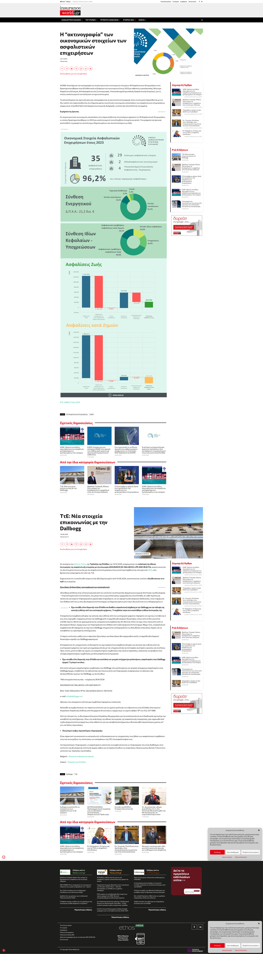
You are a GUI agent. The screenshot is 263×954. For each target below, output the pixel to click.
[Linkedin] (202, 1)
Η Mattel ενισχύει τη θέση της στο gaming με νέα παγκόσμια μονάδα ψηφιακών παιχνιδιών (76, 902)
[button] (259, 923)
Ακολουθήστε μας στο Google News (73, 74)
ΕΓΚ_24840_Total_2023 (70, 402)
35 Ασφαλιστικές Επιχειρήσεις (77, 414)
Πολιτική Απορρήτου (241, 950)
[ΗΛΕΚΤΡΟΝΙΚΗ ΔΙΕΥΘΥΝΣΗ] (86, 69)
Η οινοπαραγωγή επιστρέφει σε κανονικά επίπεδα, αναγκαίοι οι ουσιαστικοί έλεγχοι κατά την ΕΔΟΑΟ (149, 885)
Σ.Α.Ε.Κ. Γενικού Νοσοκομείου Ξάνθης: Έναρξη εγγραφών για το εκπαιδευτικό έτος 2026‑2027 (112, 910)
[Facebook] (199, 1)
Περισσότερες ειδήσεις (83, 910)
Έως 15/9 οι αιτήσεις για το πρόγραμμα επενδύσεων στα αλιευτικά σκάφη (73, 891)
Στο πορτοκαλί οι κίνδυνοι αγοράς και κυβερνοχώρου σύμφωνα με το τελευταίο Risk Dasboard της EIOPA (126, 450)
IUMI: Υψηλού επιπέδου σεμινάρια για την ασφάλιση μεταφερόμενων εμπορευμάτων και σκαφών (72, 450)
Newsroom (63, 61)
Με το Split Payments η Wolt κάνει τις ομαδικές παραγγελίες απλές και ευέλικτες (149, 897)
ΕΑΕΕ (91, 414)
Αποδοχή (217, 945)
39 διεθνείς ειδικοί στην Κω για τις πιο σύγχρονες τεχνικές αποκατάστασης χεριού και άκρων (112, 879)
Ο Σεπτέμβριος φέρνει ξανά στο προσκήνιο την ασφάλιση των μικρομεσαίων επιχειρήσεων (127, 489)
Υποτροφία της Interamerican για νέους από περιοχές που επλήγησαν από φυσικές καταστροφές (192, 203)
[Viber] (76, 69)
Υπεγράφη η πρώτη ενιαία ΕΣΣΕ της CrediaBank (192, 111)
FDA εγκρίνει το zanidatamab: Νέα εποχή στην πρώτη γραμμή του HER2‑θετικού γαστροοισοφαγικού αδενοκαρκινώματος (112, 896)
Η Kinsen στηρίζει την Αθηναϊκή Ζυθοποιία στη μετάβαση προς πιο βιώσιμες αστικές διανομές (149, 891)
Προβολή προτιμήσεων (250, 945)
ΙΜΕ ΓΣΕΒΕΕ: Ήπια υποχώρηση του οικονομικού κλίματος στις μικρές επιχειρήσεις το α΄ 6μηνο (75, 886)
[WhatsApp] (81, 69)
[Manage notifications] (3, 950)
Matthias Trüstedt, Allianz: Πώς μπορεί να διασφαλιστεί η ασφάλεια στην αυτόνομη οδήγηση (98, 489)
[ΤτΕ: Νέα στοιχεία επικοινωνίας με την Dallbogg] (72, 475)
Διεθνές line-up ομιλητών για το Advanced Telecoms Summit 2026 (73, 897)
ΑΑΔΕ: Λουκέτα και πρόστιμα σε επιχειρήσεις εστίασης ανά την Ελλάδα (149, 902)
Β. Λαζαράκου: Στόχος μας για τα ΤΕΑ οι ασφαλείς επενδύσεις (192, 132)
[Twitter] (67, 69)
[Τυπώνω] (90, 69)
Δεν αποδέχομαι (233, 945)
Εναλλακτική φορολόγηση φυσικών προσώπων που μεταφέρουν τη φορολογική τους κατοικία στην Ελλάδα (154, 450)
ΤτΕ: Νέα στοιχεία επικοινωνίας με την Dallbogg (68, 488)
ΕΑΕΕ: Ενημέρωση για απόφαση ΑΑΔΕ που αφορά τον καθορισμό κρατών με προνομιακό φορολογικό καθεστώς (98, 451)
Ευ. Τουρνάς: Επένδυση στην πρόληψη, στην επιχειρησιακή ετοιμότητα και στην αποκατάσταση (192, 123)
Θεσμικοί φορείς (142, 75)
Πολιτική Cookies (227, 950)
